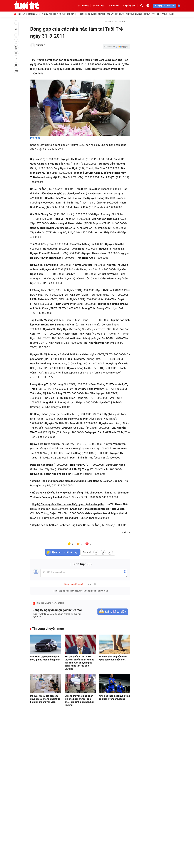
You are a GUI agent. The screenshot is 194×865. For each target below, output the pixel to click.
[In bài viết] (16, 70)
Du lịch (94, 14)
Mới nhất (21, 14)
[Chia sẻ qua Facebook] (95, 552)
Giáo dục (138, 14)
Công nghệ (81, 14)
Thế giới (52, 14)
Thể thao (130, 14)
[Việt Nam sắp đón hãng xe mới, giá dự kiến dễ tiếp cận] (45, 644)
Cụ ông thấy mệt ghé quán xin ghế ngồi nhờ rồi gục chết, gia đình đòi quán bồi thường (79, 700)
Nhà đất (147, 14)
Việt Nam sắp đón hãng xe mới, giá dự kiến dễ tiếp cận (45, 658)
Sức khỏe (155, 14)
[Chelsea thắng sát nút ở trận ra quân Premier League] (114, 683)
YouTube (100, 6)
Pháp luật (61, 14)
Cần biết (115, 6)
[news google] (116, 46)
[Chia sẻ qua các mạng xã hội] (110, 552)
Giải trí (122, 14)
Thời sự (45, 14)
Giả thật (163, 14)
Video (38, 14)
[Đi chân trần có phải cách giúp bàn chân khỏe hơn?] (114, 644)
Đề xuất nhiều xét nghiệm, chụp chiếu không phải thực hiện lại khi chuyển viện (45, 698)
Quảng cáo (130, 6)
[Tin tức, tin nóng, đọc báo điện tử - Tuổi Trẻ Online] (26, 5)
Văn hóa (114, 14)
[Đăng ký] (112, 611)
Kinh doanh (71, 14)
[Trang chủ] (15, 14)
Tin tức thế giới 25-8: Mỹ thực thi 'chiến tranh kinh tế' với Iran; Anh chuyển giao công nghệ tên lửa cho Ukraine (80, 662)
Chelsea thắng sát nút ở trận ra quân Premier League (114, 697)
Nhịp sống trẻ (104, 14)
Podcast (85, 6)
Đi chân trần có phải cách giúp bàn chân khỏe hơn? (113, 658)
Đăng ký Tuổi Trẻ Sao (164, 6)
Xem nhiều (31, 14)
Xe (89, 14)
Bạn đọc (172, 14)
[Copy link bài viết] (103, 552)
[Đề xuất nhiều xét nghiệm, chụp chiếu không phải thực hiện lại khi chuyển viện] (45, 683)
